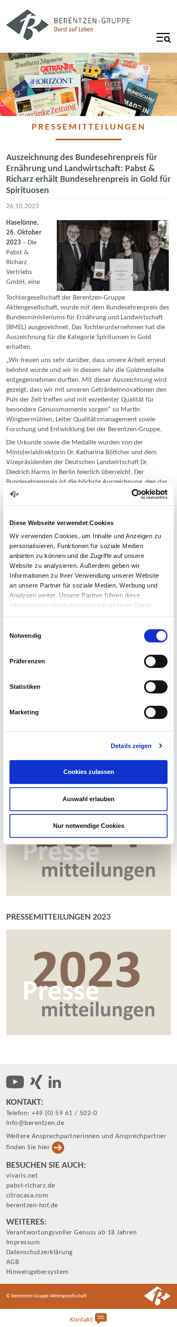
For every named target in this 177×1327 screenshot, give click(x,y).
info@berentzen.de (35, 1123)
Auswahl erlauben (88, 798)
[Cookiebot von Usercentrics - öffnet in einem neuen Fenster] (131, 494)
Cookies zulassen (88, 771)
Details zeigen (131, 745)
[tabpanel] (88, 84)
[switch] (156, 661)
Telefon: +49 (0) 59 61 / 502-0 (51, 1113)
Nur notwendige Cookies (88, 825)
